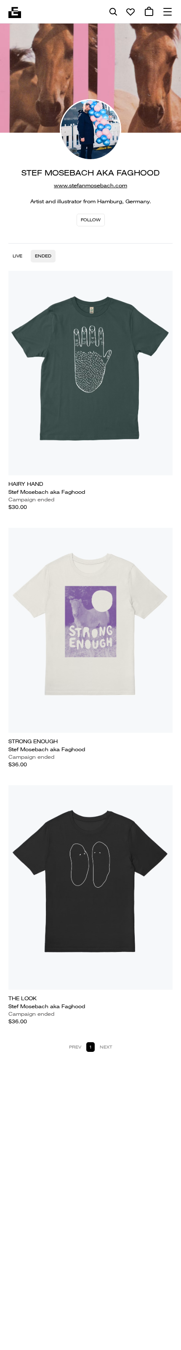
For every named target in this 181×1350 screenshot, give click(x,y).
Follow (91, 220)
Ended (43, 256)
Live (17, 256)
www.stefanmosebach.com (90, 185)
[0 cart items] (149, 12)
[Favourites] (130, 12)
